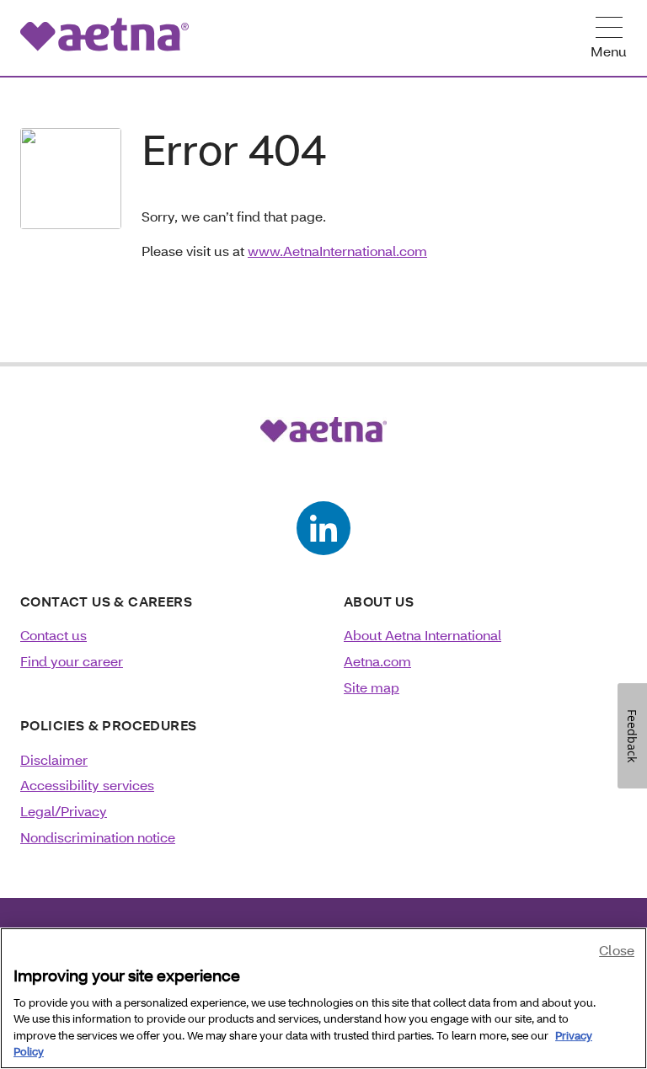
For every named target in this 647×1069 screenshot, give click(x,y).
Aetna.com (377, 661)
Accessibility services (87, 785)
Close (616, 950)
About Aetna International (422, 635)
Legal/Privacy (63, 811)
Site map (371, 687)
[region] (323, 998)
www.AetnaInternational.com (337, 250)
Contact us (53, 635)
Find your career (71, 661)
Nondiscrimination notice (97, 837)
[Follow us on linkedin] (323, 528)
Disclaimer (54, 759)
